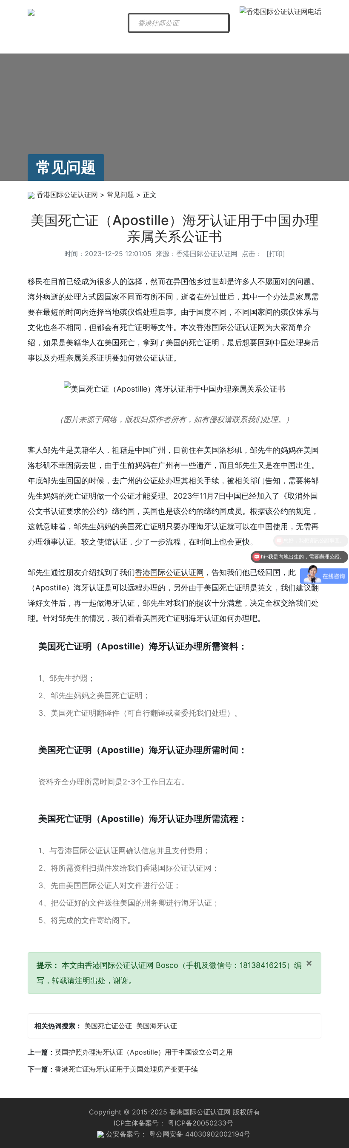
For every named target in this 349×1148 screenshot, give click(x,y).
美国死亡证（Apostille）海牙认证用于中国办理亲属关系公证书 (175, 228)
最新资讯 (95, 43)
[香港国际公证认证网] (31, 11)
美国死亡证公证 (108, 1025)
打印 (276, 253)
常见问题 (259, 43)
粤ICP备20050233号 (200, 1123)
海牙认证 (177, 43)
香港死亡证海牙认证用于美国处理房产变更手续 (126, 1069)
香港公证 (135, 43)
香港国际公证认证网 (67, 194)
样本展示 (300, 43)
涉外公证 (218, 43)
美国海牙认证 (156, 1025)
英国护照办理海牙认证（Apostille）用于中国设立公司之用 (144, 1052)
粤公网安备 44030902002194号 (199, 1134)
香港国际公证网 (51, 46)
